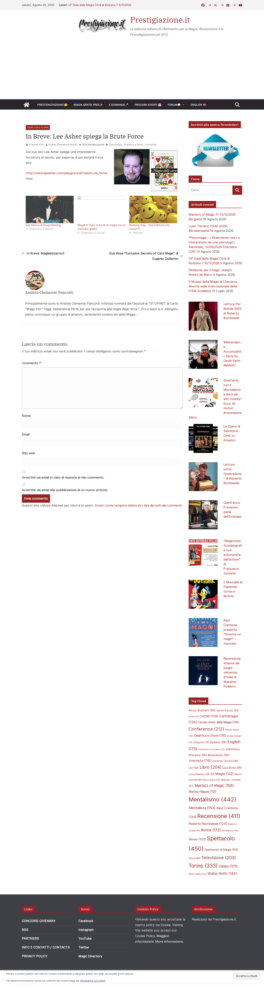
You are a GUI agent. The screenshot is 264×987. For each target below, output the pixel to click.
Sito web (28, 453)
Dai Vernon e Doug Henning (43, 225)
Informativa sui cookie (92, 980)
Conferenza (206, 728)
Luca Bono (232, 767)
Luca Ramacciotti (202, 774)
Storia (194, 858)
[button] (182, 104)
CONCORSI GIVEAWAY (39, 921)
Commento (31, 363)
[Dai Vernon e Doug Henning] (50, 209)
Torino (203, 866)
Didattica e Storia (37, 127)
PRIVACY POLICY (35, 956)
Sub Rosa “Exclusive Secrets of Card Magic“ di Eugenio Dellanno (143, 256)
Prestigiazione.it (160, 20)
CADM (209, 716)
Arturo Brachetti (202, 710)
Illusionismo (218, 755)
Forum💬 (174, 104)
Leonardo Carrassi (225, 760)
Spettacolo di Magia (221, 849)
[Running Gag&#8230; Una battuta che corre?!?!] (153, 209)
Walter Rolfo (222, 873)
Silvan (197, 839)
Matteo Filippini (202, 792)
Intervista (200, 760)
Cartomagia (115, 144)
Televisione (218, 857)
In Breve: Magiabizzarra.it (45, 253)
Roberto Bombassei (208, 824)
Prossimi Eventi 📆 (148, 104)
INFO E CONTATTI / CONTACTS (46, 947)
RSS (25, 930)
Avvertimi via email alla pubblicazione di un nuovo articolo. (65, 490)
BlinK (194, 716)
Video (228, 866)
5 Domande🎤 (118, 104)
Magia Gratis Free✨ (88, 104)
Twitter (83, 947)
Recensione (218, 816)
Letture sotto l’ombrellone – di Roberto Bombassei (232, 474)
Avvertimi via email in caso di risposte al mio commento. (63, 477)
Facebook (85, 921)
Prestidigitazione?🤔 (52, 104)
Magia (224, 774)
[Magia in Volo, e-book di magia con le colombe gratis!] (101, 209)
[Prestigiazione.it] (26, 105)
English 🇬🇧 (198, 104)
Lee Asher (150, 144)
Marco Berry (211, 779)
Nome (26, 416)
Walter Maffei (197, 874)
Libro (210, 767)
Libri (194, 767)
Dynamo (218, 742)
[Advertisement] (132, 70)
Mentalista (202, 808)
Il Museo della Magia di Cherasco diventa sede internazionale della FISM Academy (213, 286)
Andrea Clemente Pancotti (62, 144)
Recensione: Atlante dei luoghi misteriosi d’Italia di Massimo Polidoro (232, 672)
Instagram (86, 930)
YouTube (85, 938)
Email (26, 434)
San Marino (230, 830)
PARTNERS (30, 938)
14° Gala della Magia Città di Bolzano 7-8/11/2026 (99, 5)
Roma (211, 830)
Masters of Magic (214, 785)
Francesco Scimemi (211, 749)
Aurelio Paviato (227, 710)
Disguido (201, 742)
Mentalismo (212, 799)
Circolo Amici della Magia (218, 722)
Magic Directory (90, 956)
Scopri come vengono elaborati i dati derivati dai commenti (138, 505)
